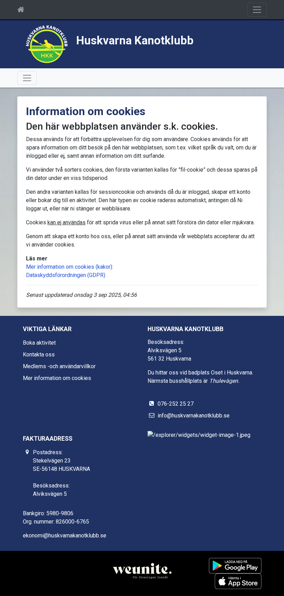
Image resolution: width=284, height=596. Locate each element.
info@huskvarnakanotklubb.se (194, 415)
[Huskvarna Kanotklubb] (47, 44)
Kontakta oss (39, 354)
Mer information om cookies (57, 378)
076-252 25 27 (176, 403)
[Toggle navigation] (257, 10)
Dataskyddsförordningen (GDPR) (65, 275)
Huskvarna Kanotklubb (135, 40)
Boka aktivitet (39, 342)
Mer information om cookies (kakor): (69, 267)
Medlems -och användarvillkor (59, 366)
